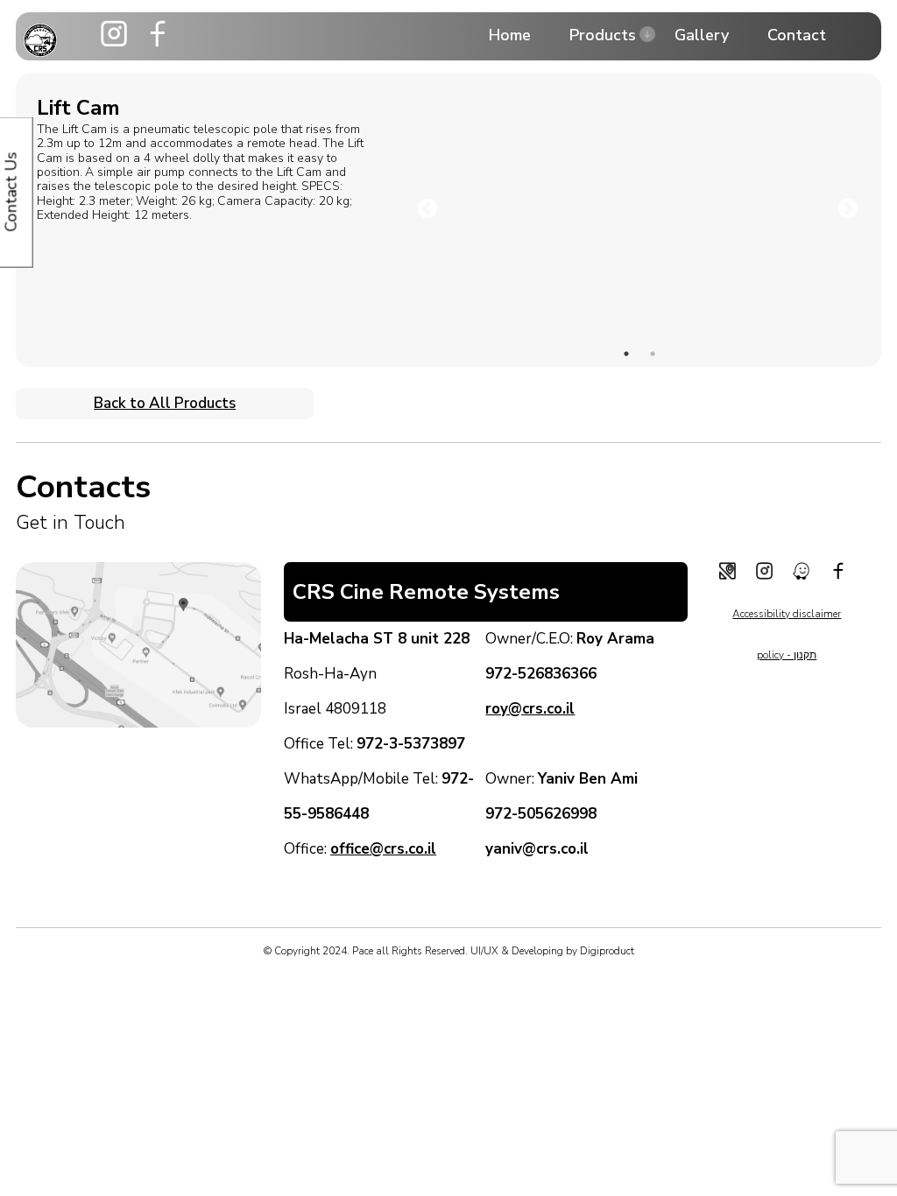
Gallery (702, 35)
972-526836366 (541, 674)
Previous (425, 207)
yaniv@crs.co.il (537, 849)
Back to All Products (165, 403)
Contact (796, 35)
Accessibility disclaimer (786, 614)
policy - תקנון (786, 655)
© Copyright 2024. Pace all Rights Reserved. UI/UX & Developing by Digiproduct (449, 951)
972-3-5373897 (411, 744)
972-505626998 (541, 814)
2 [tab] (652, 353)
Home (510, 35)
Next (845, 207)
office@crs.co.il (383, 849)
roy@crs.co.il (530, 709)
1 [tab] (626, 353)
